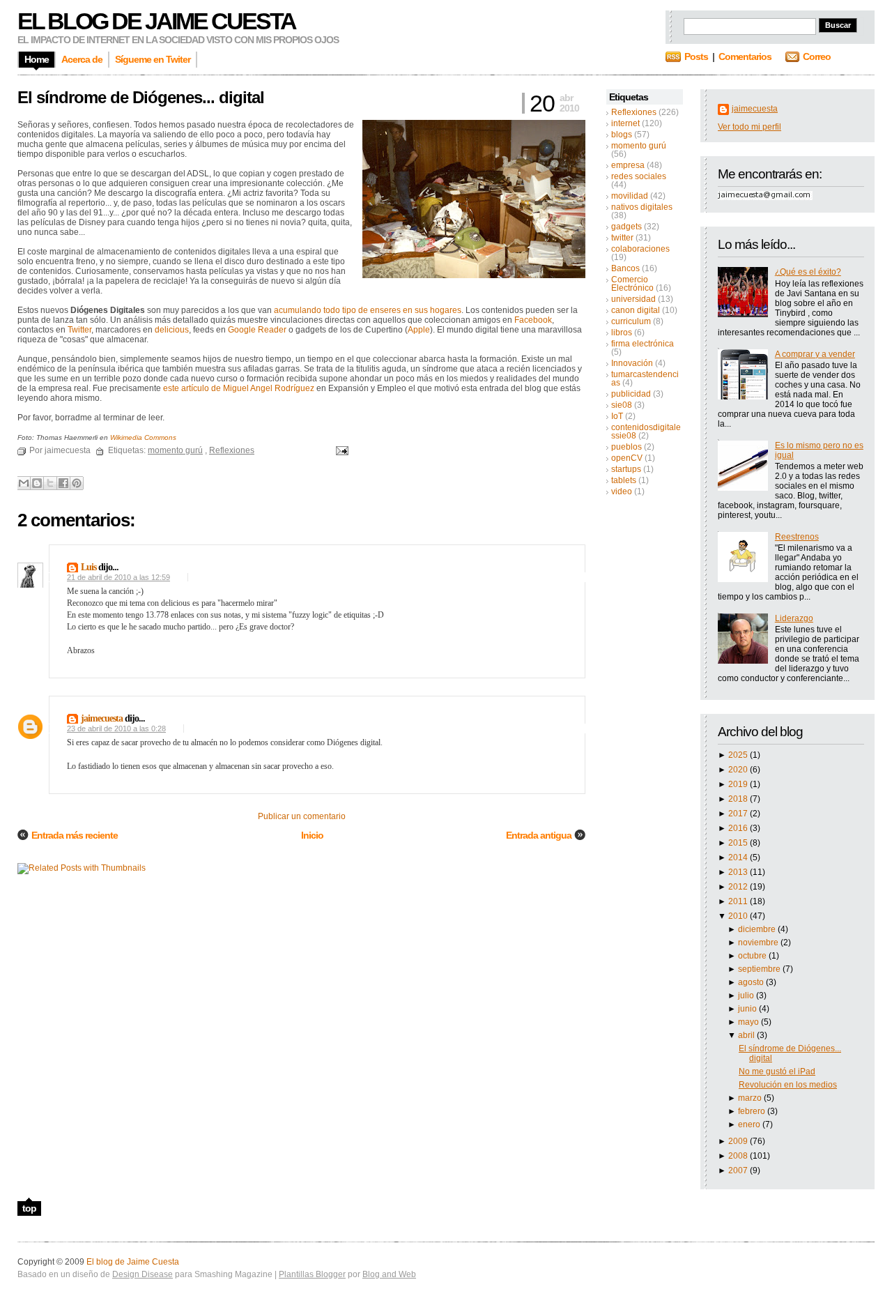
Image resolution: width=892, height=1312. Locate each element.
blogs (621, 134)
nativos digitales (641, 207)
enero (750, 1124)
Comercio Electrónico (632, 284)
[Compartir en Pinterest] (77, 483)
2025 (739, 755)
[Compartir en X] (50, 483)
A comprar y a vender (815, 354)
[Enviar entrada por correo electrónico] (340, 450)
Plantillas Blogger (312, 1274)
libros (621, 332)
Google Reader (257, 330)
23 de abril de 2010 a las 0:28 (116, 728)
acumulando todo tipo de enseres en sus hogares (367, 310)
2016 (739, 828)
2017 (739, 813)
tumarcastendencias (645, 378)
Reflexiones (633, 112)
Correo (817, 56)
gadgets (626, 226)
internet (625, 123)
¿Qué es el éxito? (808, 272)
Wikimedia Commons (143, 437)
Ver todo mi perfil (749, 127)
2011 (739, 901)
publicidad (631, 394)
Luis (88, 567)
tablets (623, 480)
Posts (696, 56)
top (29, 1208)
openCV (627, 458)
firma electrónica (642, 344)
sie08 (621, 405)
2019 (739, 784)
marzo (751, 1098)
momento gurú (638, 146)
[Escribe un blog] (37, 483)
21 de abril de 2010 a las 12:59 (118, 577)
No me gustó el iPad (777, 1071)
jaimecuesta (755, 109)
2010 (739, 916)
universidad (633, 299)
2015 (739, 843)
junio (748, 1009)
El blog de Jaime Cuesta (156, 21)
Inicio (312, 835)
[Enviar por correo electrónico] (24, 483)
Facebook (533, 320)
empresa (628, 165)
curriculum (631, 321)
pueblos (626, 447)
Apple (419, 330)
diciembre (758, 929)
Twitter (79, 330)
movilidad (629, 196)
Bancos (625, 268)
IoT (617, 416)
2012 (739, 887)
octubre (753, 956)
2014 (739, 857)
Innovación (632, 363)
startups (626, 469)
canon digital (635, 310)
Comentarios (744, 56)
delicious (172, 330)
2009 (739, 1141)
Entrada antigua (538, 835)
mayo (749, 1022)
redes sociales (638, 176)
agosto (752, 982)
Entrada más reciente (74, 835)
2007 (739, 1170)
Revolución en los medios (788, 1085)
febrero (752, 1111)
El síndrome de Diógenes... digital (140, 97)
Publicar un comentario (302, 816)
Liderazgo (794, 618)
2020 (739, 770)
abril (747, 1035)
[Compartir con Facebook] (63, 483)
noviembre (759, 942)
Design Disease (142, 1274)
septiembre (760, 969)
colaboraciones (640, 249)
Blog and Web (389, 1274)
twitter (622, 238)
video (621, 491)
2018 (739, 799)
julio (747, 995)
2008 (739, 1156)
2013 (739, 872)
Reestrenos (797, 537)
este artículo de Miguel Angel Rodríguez (238, 388)
